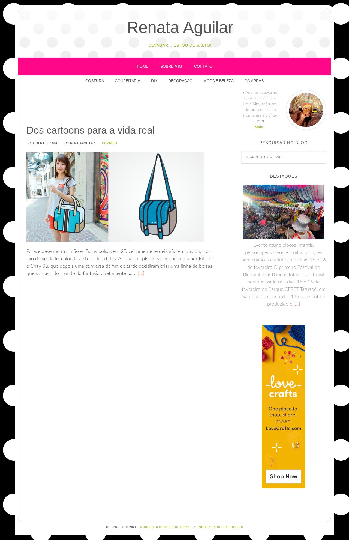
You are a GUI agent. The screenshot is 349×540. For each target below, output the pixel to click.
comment (110, 143)
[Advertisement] (125, 106)
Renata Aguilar (180, 27)
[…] (140, 273)
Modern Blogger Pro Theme (165, 527)
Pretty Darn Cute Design (220, 527)
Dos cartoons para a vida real (90, 130)
